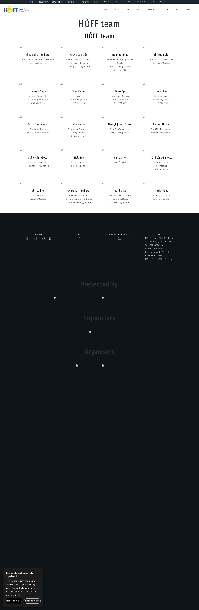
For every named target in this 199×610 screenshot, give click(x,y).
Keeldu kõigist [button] (32, 601)
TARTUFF (106, 2)
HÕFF (96, 2)
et (94, 9)
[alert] (23, 587)
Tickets (116, 9)
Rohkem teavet (31, 595)
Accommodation (151, 9)
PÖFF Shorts (84, 2)
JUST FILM (70, 2)
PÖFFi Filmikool (141, 2)
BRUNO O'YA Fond (159, 2)
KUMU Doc (127, 2)
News (104, 9)
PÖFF (31, 2)
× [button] (40, 571)
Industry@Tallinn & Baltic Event (50, 2)
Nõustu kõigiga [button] (14, 601)
